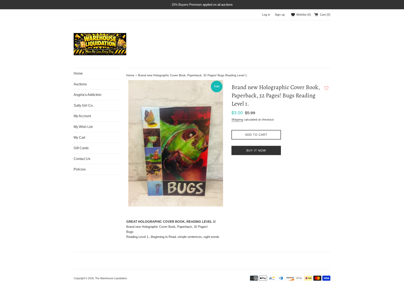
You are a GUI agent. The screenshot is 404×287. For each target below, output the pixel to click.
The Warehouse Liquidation (111, 278)
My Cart (79, 137)
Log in (266, 14)
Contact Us (82, 159)
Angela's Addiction (87, 95)
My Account (82, 116)
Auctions (80, 84)
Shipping (237, 119)
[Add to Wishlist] (326, 88)
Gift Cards (81, 148)
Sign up (280, 14)
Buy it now (256, 150)
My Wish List (83, 127)
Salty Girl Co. (83, 105)
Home (78, 73)
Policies (80, 169)
